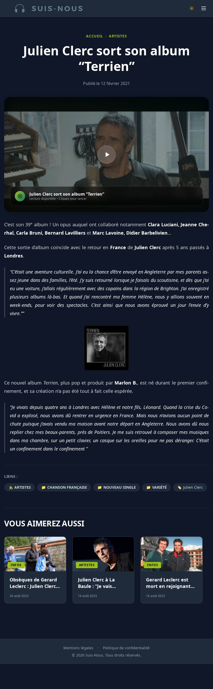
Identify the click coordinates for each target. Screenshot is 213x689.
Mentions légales (78, 647)
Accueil (94, 36)
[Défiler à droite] (206, 573)
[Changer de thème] (191, 8)
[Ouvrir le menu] (203, 8)
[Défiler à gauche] (6, 573)
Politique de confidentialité (126, 647)
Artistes (118, 36)
